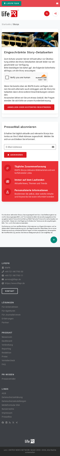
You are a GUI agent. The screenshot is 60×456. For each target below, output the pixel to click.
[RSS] (10, 422)
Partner (5, 322)
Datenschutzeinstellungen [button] (14, 401)
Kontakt (9, 291)
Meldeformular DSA (11, 405)
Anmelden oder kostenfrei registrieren (29, 107)
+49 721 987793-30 (14, 271)
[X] (13, 422)
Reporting (6, 349)
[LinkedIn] (6, 422)
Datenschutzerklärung (12, 397)
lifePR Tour (13, 3)
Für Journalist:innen (11, 315)
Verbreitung (7, 345)
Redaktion (6, 352)
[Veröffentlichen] (54, 240)
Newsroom (7, 337)
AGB (4, 393)
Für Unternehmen (10, 307)
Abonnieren (16, 155)
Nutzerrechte (8, 409)
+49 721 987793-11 (14, 275)
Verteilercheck (8, 360)
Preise (5, 356)
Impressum (7, 413)
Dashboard (7, 341)
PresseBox (7, 417)
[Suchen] (47, 13)
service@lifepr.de (47, 232)
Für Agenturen (8, 311)
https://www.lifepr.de (15, 283)
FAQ (4, 364)
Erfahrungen (8, 318)
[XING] (17, 422)
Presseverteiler (9, 379)
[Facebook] (3, 422)
